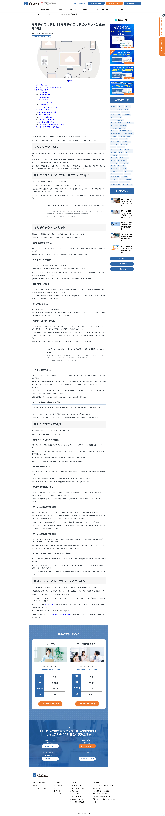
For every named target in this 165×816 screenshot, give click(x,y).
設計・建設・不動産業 (125, 136)
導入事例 (85, 9)
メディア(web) (129, 122)
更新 (122, 152)
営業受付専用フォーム (99, 783)
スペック (35, 785)
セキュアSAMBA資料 (126, 179)
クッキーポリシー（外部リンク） (101, 796)
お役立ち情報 (58, 785)
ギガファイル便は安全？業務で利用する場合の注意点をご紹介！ (126, 237)
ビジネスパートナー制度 (77, 788)
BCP (114, 166)
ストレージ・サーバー (117, 149)
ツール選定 (115, 144)
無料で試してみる (97, 3)
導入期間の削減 (44, 100)
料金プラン (73, 9)
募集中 (114, 106)
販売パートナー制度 (86, 759)
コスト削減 (122, 166)
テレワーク (124, 155)
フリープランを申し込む (49, 704)
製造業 (114, 136)
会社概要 (73, 783)
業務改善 (115, 155)
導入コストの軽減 (44, 97)
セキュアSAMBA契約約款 (100, 794)
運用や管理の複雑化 (45, 115)
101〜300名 (124, 139)
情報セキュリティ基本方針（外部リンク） (104, 799)
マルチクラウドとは (41, 85)
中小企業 (125, 144)
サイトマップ (96, 802)
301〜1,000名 (116, 141)
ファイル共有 (115, 112)
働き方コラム (129, 171)
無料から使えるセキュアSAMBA (61, 614)
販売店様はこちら (133, 3)
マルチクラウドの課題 (42, 110)
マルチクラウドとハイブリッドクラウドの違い (49, 87)
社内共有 (115, 157)
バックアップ (115, 168)
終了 (122, 106)
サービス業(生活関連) (117, 120)
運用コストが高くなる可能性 (47, 112)
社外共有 (115, 163)
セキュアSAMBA (50, 604)
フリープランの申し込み (77, 802)
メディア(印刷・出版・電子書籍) (119, 125)
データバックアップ (117, 117)
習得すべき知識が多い (45, 117)
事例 (129, 106)
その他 (114, 152)
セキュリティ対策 (128, 184)
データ (128, 174)
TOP (33, 14)
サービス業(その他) (117, 122)
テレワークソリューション (40, 788)
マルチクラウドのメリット (43, 90)
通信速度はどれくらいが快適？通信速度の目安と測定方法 (126, 226)
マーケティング (116, 176)
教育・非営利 (122, 160)
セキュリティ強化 (116, 114)
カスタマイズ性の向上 (45, 95)
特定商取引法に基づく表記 (101, 791)
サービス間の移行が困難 (46, 122)
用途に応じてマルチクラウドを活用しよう (48, 127)
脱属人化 (115, 179)
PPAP (114, 174)
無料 (114, 147)
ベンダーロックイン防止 (46, 102)
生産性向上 (126, 141)
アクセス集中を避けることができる (49, 107)
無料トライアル (51, 746)
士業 (114, 160)
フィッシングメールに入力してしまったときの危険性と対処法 (126, 202)
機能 (60, 9)
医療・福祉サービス (126, 131)
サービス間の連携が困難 (46, 119)
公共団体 (115, 131)
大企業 (124, 168)
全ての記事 (41, 14)
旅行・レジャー (129, 133)
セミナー (129, 152)
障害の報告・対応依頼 (76, 799)
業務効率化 (125, 112)
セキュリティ (129, 149)
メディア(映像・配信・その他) (119, 128)
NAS (121, 174)
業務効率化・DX (116, 184)
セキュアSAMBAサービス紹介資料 (103, 785)
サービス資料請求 (75, 796)
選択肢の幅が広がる (45, 92)
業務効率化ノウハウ (117, 171)
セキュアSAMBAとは (44, 9)
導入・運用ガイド (125, 182)
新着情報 (57, 791)
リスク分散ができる (45, 105)
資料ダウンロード (115, 3)
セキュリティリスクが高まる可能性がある (51, 124)
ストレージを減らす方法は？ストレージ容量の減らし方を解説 (126, 249)
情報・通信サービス (117, 133)
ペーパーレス (125, 157)
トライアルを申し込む (86, 704)
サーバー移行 (125, 163)
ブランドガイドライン (76, 785)
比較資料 (115, 182)
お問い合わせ (51, 759)
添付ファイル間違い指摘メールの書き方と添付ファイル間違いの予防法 (126, 214)
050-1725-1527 (80, 3)
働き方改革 (127, 114)
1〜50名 (115, 139)
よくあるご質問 (58, 794)
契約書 (125, 176)
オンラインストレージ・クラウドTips (41, 36)
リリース (121, 147)
